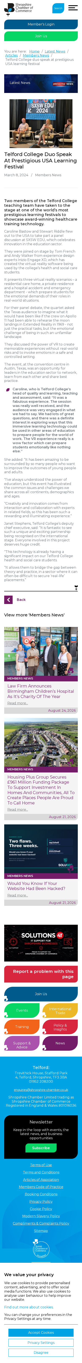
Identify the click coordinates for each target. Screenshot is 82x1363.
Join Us (41, 36)
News (60, 1043)
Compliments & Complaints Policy (41, 1223)
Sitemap (41, 1231)
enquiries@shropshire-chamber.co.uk (41, 1090)
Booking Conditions (41, 1194)
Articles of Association (41, 1180)
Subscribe (41, 1148)
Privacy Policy (41, 1202)
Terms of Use (41, 1165)
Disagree (41, 1353)
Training (22, 1027)
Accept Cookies (41, 1333)
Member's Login (41, 24)
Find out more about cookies (28, 1307)
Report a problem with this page (43, 974)
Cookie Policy (41, 1209)
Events (22, 1010)
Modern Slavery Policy (41, 1216)
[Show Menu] (73, 7)
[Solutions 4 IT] (41, 943)
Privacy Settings (41, 1343)
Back (21, 600)
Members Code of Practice (41, 1187)
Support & (22, 1045)
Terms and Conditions (41, 1172)
